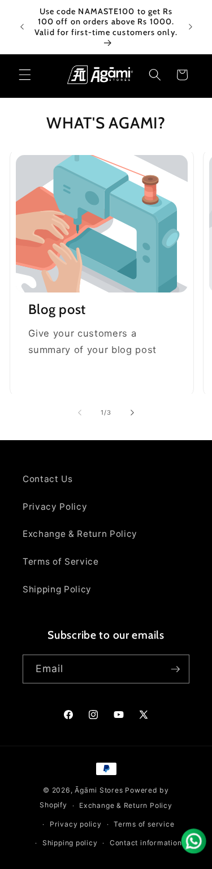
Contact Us (48, 479)
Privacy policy (76, 824)
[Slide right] (132, 412)
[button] (24, 74)
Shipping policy (70, 842)
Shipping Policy (57, 589)
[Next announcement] (190, 27)
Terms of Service (61, 561)
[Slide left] (79, 412)
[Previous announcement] (22, 27)
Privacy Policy (55, 506)
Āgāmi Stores (99, 790)
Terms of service (144, 824)
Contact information (146, 842)
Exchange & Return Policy (80, 533)
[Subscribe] (175, 669)
